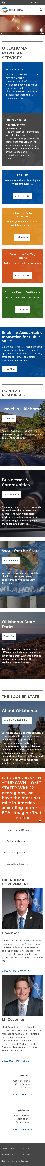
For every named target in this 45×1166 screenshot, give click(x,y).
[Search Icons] (40, 9)
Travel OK (9, 418)
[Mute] (43, 34)
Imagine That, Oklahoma (17, 720)
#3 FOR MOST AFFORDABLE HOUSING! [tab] (21, 818)
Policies (25, 1148)
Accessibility (7, 1154)
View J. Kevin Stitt (14, 971)
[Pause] (1, 33)
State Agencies (36, 2)
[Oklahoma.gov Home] (3, 2)
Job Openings (11, 560)
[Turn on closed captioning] (41, 34)
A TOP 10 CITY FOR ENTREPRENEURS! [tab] (17, 818)
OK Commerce (11, 494)
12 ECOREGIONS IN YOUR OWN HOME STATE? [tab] (28, 818)
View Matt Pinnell (14, 1061)
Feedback (26, 1154)
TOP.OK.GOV (14, 69)
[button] (22, 196)
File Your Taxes (16, 119)
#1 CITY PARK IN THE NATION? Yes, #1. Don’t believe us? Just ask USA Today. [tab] (24, 818)
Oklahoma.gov (8, 1148)
